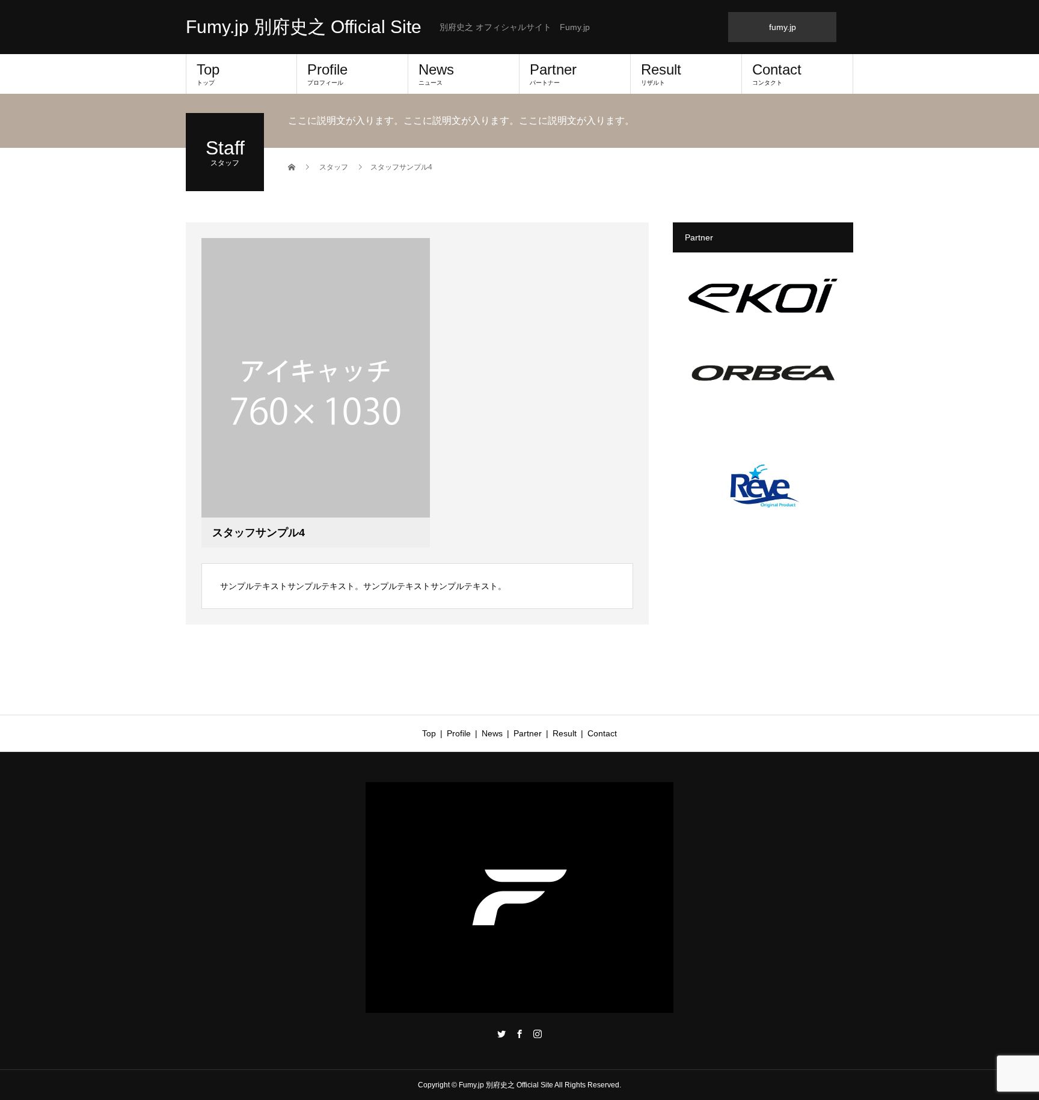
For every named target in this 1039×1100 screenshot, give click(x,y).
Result (661, 73)
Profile (327, 73)
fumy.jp (782, 27)
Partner (553, 73)
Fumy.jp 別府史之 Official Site (303, 27)
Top (208, 73)
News (436, 73)
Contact (776, 73)
